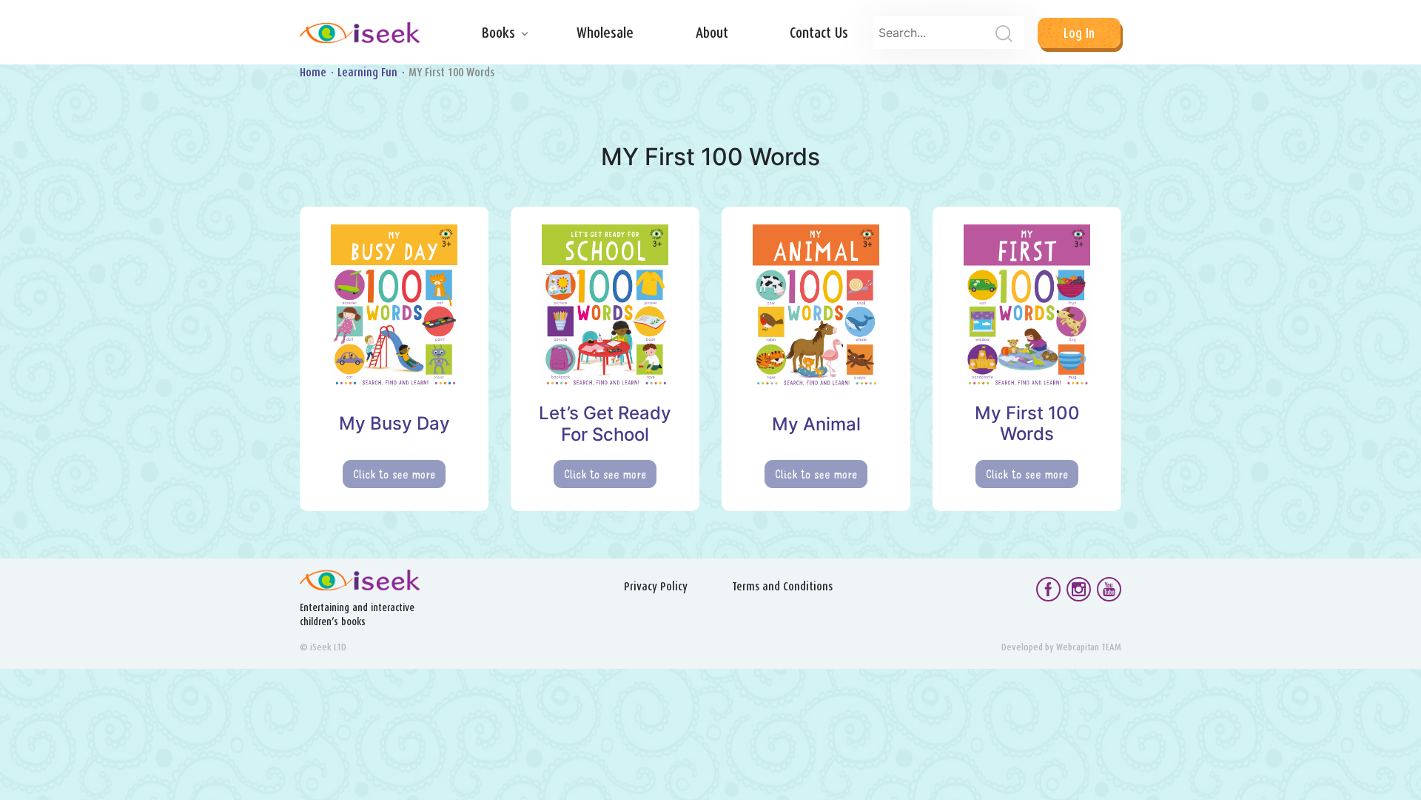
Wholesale (605, 32)
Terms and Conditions (782, 586)
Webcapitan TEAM (1088, 647)
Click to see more (394, 474)
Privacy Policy (656, 586)
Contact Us (819, 32)
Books (498, 32)
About (712, 32)
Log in (1079, 33)
